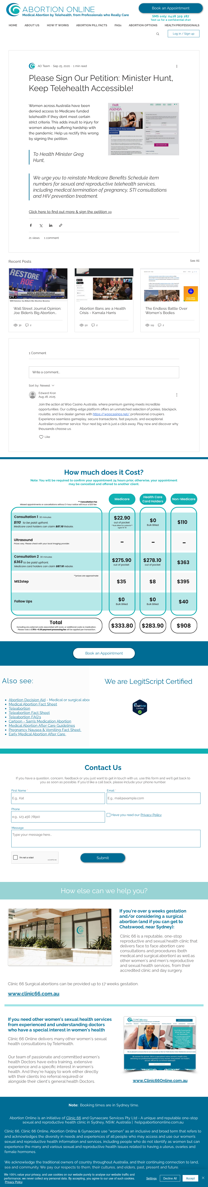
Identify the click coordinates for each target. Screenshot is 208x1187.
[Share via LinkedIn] (51, 225)
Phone (15, 809)
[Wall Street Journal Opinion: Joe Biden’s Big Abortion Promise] (38, 284)
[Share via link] (61, 225)
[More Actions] (176, 394)
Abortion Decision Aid (27, 700)
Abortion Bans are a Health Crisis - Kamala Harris (103, 310)
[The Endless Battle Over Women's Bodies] (170, 284)
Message (18, 827)
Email (110, 790)
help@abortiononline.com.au (159, 1122)
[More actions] (176, 66)
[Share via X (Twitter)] (41, 225)
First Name (18, 790)
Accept (190, 1178)
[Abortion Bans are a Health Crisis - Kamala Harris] (104, 284)
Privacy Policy (14, 1182)
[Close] (203, 1178)
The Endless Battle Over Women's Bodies (166, 310)
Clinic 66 (73, 1118)
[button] (158, 33)
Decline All (170, 1178)
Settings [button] (151, 1178)
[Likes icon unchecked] (41, 437)
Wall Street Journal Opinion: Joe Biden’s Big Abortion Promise (37, 310)
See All (194, 260)
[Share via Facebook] (31, 225)
